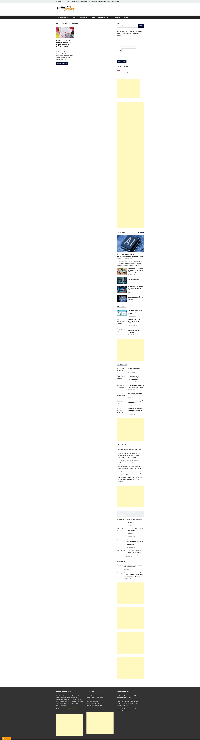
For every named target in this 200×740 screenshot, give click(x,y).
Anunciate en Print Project (104, 1)
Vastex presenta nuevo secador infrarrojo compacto (133, 565)
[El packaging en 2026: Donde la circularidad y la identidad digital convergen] (122, 268)
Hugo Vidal (68, 49)
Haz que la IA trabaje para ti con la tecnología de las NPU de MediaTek (135, 297)
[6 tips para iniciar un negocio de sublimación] (122, 401)
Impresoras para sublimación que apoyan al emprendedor (136, 386)
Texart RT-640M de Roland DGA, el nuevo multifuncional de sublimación (135, 531)
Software (92, 17)
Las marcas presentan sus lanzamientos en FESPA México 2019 (135, 330)
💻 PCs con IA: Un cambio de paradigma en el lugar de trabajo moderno (136, 288)
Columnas (117, 17)
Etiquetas (121, 515)
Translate (126, 74)
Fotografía (83, 17)
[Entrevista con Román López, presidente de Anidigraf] (122, 319)
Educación (126, 17)
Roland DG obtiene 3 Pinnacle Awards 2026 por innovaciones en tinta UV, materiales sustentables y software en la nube (129, 455)
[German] (119, 70)
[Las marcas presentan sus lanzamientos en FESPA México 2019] (122, 329)
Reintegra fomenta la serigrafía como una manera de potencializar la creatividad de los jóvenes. (133, 574)
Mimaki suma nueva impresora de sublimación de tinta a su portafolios (136, 377)
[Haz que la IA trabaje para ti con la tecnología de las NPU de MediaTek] (122, 296)
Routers (77, 1)
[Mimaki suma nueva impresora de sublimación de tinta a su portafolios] (122, 376)
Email (118, 40)
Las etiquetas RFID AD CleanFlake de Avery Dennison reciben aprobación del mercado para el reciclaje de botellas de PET (130, 472)
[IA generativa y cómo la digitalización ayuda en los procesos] (130, 236)
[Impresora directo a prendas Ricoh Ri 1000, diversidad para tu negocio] (121, 519)
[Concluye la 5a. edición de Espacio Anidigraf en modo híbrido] (122, 310)
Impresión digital (63, 17)
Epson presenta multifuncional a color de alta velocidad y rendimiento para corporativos (135, 542)
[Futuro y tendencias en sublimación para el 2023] (122, 368)
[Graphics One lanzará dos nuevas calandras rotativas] (122, 393)
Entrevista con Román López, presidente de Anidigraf (134, 321)
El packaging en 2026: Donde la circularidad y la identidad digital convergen (136, 270)
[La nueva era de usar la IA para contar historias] (122, 278)
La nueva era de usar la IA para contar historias (135, 278)
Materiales (101, 17)
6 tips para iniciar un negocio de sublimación (135, 401)
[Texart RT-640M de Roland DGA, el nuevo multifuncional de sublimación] (122, 529)
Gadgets (74, 17)
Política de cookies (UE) (116, 1)
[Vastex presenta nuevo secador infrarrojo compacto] (120, 565)
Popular (121, 512)
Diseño (109, 17)
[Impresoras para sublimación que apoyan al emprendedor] (122, 385)
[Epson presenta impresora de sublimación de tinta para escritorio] (122, 408)
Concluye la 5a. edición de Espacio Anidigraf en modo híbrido (135, 312)
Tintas (67, 1)
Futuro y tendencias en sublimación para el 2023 (134, 369)
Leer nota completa (61, 63)
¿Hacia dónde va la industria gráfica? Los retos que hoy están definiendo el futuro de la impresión (130, 479)
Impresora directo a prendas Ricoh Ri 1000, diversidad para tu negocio (135, 521)
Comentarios (131, 512)
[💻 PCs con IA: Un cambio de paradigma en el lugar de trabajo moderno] (122, 286)
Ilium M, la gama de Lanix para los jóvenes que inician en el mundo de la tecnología (134, 552)
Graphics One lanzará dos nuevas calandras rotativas (135, 393)
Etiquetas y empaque (85, 1)
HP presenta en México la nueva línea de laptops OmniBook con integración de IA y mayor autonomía (129, 461)
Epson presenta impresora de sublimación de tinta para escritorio (135, 410)
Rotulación (72, 1)
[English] (117, 70)
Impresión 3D (94, 1)
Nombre (119, 45)
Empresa (119, 50)
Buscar (119, 23)
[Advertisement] (128, 88)
